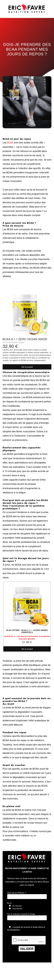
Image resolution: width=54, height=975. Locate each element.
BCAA (10, 142)
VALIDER (26, 948)
